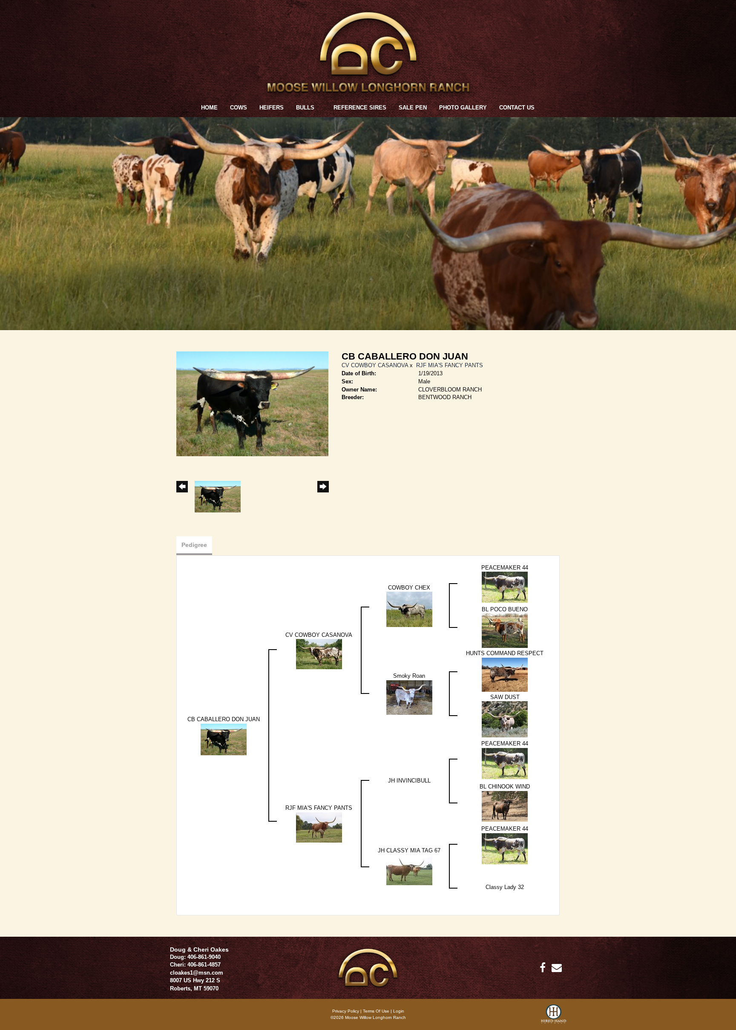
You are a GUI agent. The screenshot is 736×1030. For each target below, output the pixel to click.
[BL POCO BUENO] (505, 630)
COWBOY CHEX (409, 587)
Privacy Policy (345, 1011)
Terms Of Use (376, 1011)
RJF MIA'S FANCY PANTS (449, 365)
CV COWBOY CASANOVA (375, 365)
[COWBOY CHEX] (409, 609)
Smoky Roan (409, 676)
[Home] (368, 967)
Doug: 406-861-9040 (195, 957)
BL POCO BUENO (505, 609)
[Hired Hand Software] (553, 1017)
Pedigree (194, 544)
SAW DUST (505, 697)
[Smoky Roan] (409, 697)
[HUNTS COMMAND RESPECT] (505, 674)
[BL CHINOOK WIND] (505, 806)
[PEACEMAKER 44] (505, 587)
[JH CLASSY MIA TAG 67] (409, 869)
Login (398, 1011)
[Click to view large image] (252, 403)
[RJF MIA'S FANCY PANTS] (319, 827)
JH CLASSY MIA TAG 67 (409, 850)
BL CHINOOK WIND (505, 786)
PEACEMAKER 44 (504, 567)
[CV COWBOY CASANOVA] (319, 653)
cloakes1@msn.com (196, 973)
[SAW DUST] (505, 719)
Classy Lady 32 (505, 887)
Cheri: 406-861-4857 (195, 964)
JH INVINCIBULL (409, 780)
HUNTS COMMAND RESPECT (504, 653)
